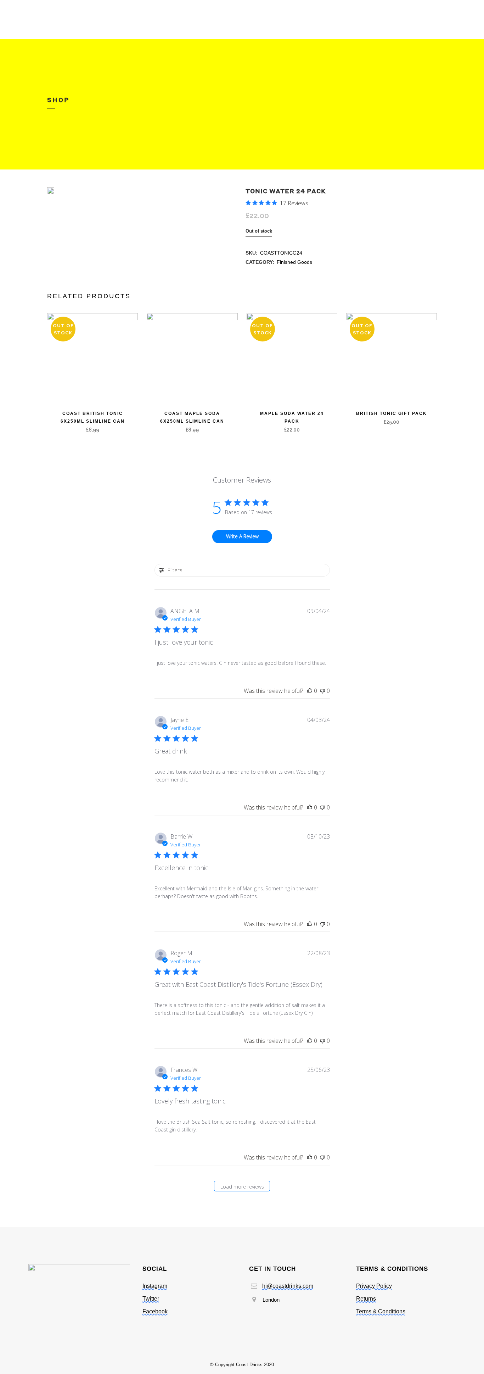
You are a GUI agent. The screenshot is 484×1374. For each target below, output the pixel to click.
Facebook (155, 1311)
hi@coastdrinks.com (287, 1286)
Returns (366, 1299)
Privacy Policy (374, 1286)
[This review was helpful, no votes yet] (309, 691)
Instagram (154, 1286)
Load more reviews (242, 1186)
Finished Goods (294, 262)
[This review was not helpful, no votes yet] (322, 691)
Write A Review (242, 536)
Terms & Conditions (380, 1311)
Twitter (150, 1299)
